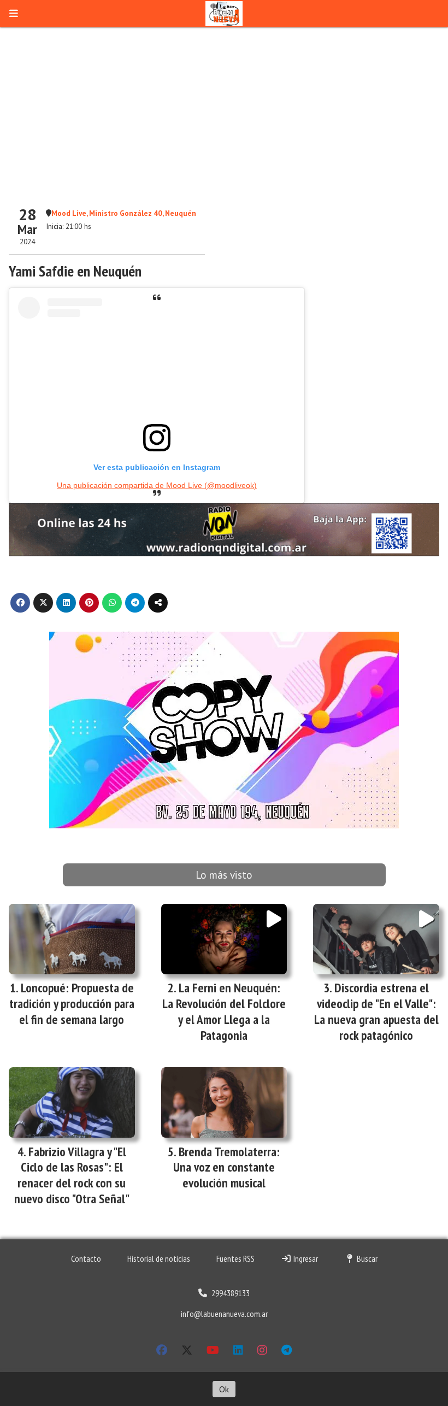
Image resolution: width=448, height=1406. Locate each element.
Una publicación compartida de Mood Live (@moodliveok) (157, 485)
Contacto (86, 1258)
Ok (224, 1389)
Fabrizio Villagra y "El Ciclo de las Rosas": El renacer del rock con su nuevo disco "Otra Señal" (71, 1175)
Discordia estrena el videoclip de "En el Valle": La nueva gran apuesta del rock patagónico (376, 1011)
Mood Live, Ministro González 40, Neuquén (123, 213)
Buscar (366, 1258)
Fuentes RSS (235, 1258)
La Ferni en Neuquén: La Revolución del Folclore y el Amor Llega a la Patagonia (224, 1011)
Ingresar (305, 1258)
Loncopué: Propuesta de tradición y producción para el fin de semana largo (71, 1003)
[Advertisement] (224, 109)
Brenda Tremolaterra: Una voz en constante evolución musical (226, 1167)
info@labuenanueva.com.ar (224, 1313)
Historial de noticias (158, 1258)
